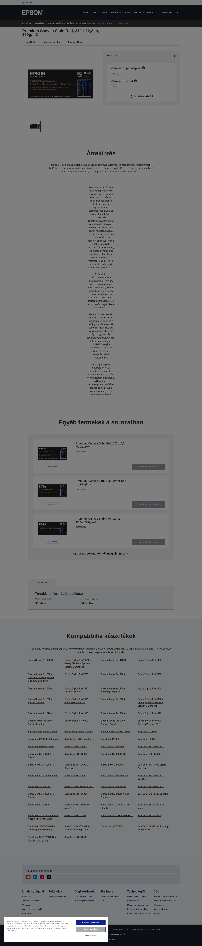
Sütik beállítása (91, 935)
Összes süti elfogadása (91, 922)
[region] (56, 929)
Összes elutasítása (91, 929)
